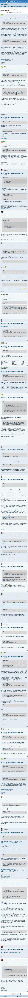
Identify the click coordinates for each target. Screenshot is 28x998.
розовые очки (4, 138)
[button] (13, 12)
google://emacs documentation (6, 543)
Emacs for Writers (19, 387)
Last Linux (2, 291)
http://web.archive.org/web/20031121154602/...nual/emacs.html (12, 842)
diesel (5, 22)
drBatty (5, 121)
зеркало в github (8, 60)
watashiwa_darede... (7, 250)
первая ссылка (16, 543)
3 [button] (17, 12)
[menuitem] (2, 4)
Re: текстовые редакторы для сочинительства (13, 18)
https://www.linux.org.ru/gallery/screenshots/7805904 (11, 952)
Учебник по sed (3, 60)
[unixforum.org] (14, 1)
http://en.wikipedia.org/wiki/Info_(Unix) (8, 871)
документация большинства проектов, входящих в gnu (11, 849)
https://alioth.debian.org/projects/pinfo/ (8, 869)
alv (17, 82)
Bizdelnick (5, 464)
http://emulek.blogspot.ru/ (5, 59)
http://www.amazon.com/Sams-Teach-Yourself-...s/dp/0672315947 (13, 605)
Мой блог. (2, 988)
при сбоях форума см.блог (5, 208)
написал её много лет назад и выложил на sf (9, 859)
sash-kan (5, 570)
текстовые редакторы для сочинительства (13, 9)
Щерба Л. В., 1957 (8, 207)
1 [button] (14, 12)
